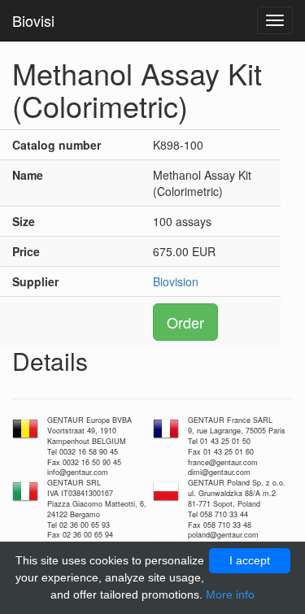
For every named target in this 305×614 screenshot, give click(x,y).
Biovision (175, 281)
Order (185, 322)
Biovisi (33, 20)
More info (230, 594)
